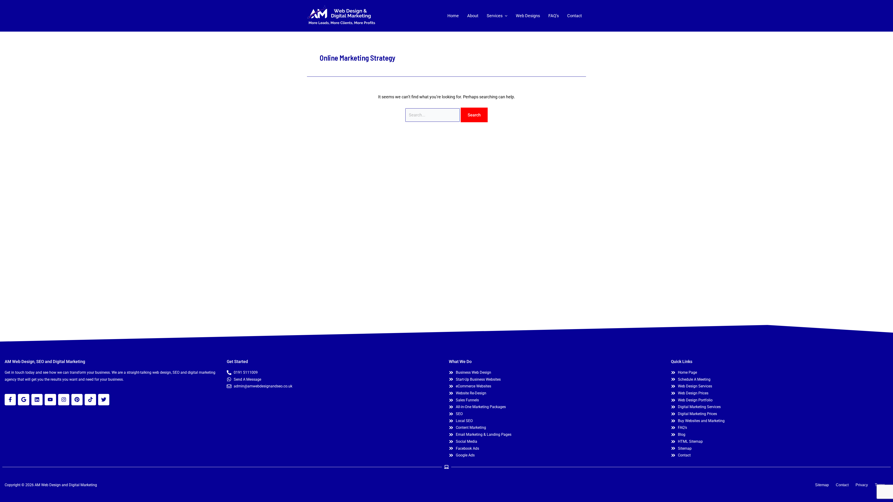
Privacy (862, 485)
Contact (842, 485)
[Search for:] (433, 114)
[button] (505, 16)
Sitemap (822, 485)
